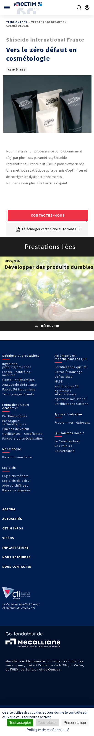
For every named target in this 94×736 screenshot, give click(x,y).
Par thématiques (14, 416)
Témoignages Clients (18, 394)
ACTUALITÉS (12, 519)
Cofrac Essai (64, 377)
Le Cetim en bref (67, 441)
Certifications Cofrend (72, 404)
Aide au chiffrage (15, 485)
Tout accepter (20, 723)
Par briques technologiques (14, 422)
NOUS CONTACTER (16, 567)
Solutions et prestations (20, 356)
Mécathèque (11, 449)
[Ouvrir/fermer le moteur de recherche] (79, 7)
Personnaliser (75, 723)
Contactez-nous (48, 215)
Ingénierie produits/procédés (16, 365)
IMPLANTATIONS (15, 547)
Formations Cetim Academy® (15, 406)
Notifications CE (67, 386)
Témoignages (16, 22)
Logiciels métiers (15, 476)
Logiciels (9, 468)
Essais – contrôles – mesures (17, 373)
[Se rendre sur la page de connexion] (87, 7)
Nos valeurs (63, 446)
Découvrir (49, 326)
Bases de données (16, 490)
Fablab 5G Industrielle (19, 389)
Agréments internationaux (65, 392)
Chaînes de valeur (15, 429)
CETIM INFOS (12, 528)
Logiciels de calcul (16, 481)
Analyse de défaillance (19, 384)
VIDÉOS (8, 538)
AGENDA (8, 509)
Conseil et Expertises (18, 380)
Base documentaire (17, 457)
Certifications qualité (71, 367)
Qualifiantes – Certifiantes (22, 434)
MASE (59, 381)
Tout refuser (47, 723)
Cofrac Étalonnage (69, 372)
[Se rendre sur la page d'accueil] (28, 4)
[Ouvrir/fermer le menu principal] (7, 7)
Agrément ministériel (71, 399)
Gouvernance (65, 451)
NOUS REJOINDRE (16, 557)
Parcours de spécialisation (22, 438)
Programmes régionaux (72, 422)
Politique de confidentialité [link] (47, 730)
